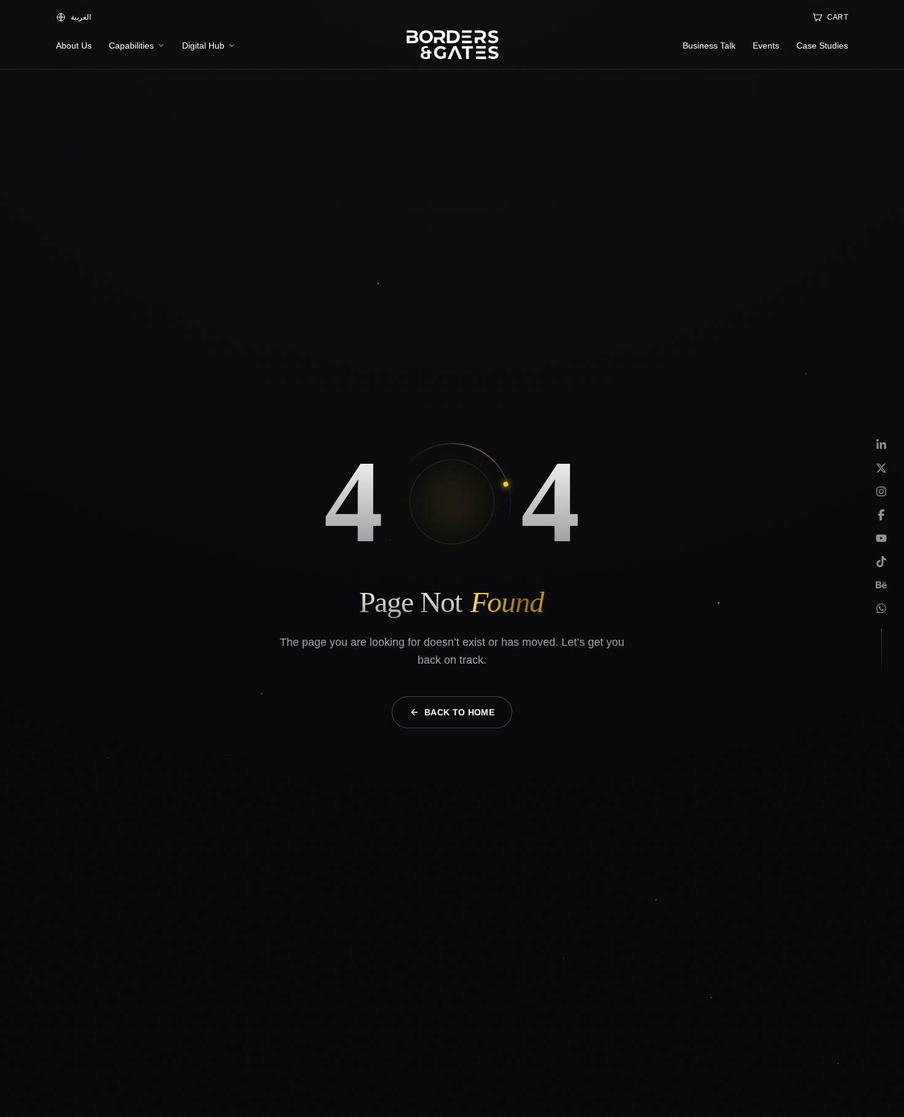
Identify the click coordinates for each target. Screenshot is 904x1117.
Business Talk (709, 45)
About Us (74, 45)
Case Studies (822, 45)
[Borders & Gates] (452, 45)
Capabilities (131, 45)
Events (766, 45)
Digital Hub (203, 45)
